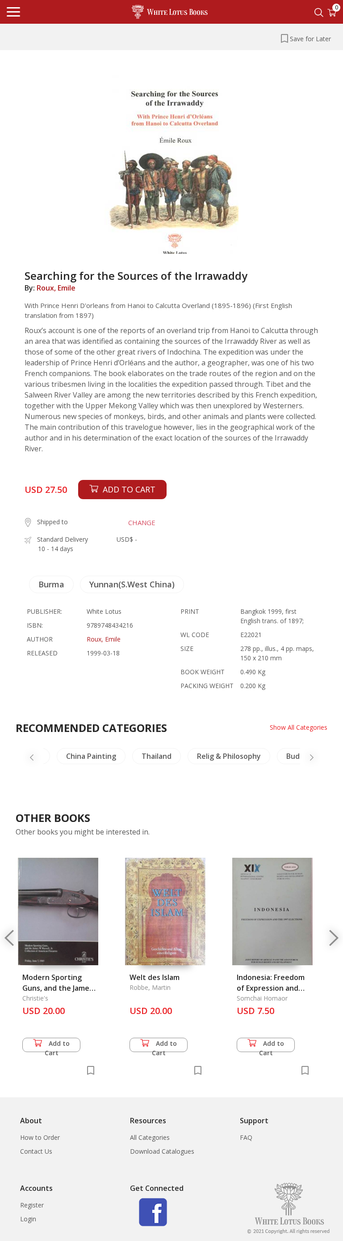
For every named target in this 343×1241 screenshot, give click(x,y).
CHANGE (141, 522)
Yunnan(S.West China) (132, 584)
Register (32, 1205)
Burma (51, 584)
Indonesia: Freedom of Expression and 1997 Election (271, 988)
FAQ (246, 1137)
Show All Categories (298, 727)
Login (28, 1219)
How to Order (40, 1137)
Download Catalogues (162, 1151)
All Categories (150, 1137)
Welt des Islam (155, 977)
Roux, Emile (56, 288)
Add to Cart (57, 1045)
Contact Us (36, 1151)
